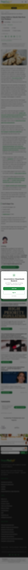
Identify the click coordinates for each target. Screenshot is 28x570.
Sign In (14, 292)
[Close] (25, 273)
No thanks (14, 296)
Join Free (14, 288)
